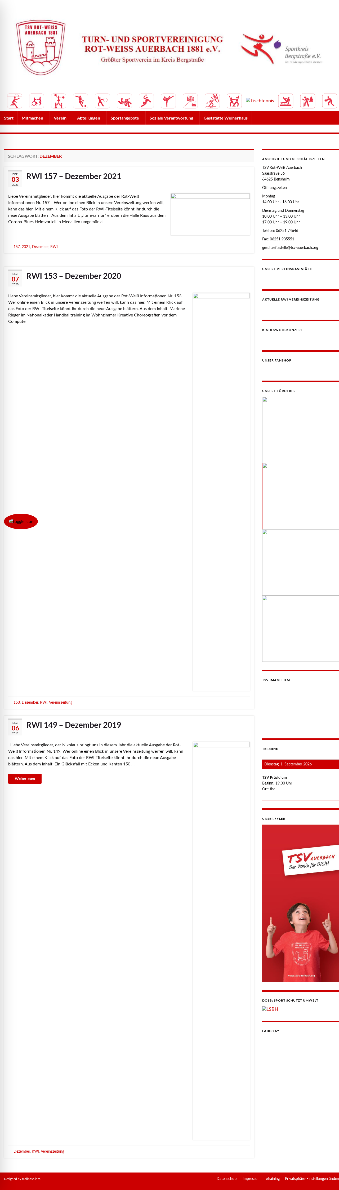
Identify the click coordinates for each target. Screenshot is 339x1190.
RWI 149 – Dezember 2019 (73, 724)
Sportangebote (125, 117)
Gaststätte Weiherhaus (226, 117)
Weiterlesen (25, 779)
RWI (54, 247)
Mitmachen (33, 117)
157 (17, 247)
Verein (60, 117)
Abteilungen (89, 117)
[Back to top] (327, 1178)
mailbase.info (31, 1178)
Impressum (252, 1179)
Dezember (40, 247)
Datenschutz (227, 1179)
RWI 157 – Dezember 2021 (73, 176)
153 (17, 702)
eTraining (273, 1179)
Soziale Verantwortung (172, 117)
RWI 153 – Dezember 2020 (73, 275)
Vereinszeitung (60, 702)
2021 (26, 247)
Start (9, 117)
